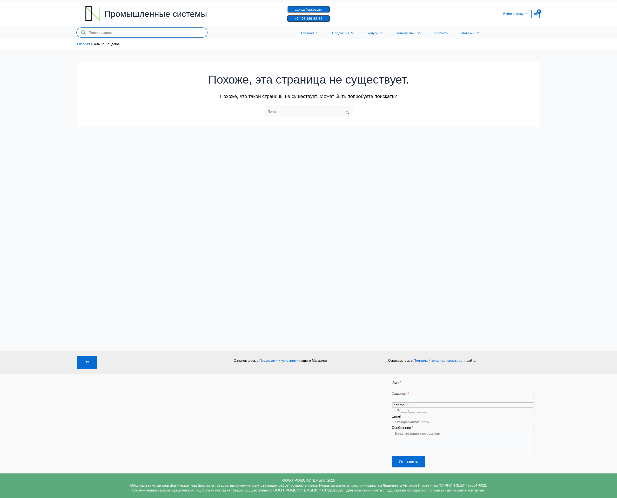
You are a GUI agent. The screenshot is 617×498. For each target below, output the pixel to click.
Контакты (441, 33)
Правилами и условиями (279, 360)
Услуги (372, 33)
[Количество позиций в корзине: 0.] (87, 362)
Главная (307, 33)
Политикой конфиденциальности (440, 360)
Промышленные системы (155, 14)
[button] (309, 9)
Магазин (468, 33)
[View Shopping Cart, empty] (535, 14)
